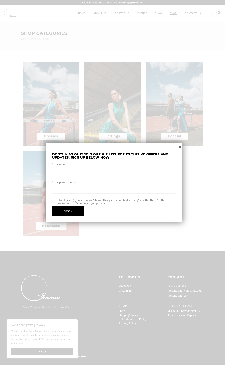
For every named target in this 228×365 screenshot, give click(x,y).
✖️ (180, 147)
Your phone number (65, 182)
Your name (59, 164)
